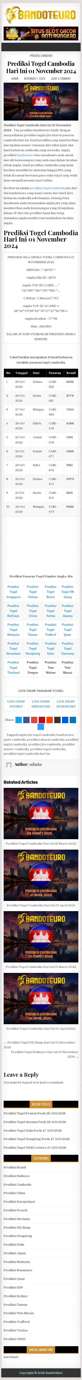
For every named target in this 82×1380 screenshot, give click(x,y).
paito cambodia (15, 739)
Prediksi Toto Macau (19, 1313)
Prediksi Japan (15, 1253)
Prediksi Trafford (16, 1321)
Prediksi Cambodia (41, 55)
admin (14, 78)
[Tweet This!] (18, 720)
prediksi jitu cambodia (44, 744)
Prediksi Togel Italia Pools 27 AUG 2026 (33, 1130)
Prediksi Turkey (16, 1330)
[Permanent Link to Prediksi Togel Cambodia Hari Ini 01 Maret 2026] (41, 936)
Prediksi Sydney (16, 1296)
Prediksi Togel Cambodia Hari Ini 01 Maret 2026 (41, 967)
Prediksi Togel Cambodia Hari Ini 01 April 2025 (41, 905)
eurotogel (11, 1357)
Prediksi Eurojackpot (19, 1201)
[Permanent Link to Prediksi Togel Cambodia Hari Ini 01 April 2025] (41, 875)
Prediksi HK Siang (17, 1227)
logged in (29, 1082)
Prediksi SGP (13, 1287)
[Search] (78, 47)
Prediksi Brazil (15, 1167)
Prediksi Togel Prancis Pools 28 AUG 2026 (35, 1113)
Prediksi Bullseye (17, 1176)
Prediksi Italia (14, 1244)
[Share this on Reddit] (49, 720)
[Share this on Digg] (65, 720)
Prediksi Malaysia (17, 1262)
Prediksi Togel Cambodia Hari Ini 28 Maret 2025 (41, 843)
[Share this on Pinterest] (42, 720)
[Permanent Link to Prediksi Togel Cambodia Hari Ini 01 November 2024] (41, 102)
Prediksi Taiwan (15, 1304)
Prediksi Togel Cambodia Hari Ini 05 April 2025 (41, 1028)
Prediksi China (14, 1193)
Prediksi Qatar (14, 1279)
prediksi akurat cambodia (45, 739)
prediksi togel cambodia (47, 188)
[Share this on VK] (57, 720)
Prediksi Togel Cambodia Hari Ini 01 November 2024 (41, 66)
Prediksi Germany (17, 1219)
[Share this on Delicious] (41, 727)
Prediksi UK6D (15, 1339)
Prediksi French (15, 1210)
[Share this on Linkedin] (73, 720)
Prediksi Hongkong (18, 1236)
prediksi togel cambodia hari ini (27, 753)
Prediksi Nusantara (18, 1270)
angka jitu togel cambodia (36, 735)
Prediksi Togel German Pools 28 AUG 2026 (35, 1122)
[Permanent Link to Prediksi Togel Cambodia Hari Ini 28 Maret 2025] (41, 813)
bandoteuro (25, 155)
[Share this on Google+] (34, 720)
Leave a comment (61, 78)
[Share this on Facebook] (26, 720)
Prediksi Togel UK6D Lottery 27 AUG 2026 (35, 1147)
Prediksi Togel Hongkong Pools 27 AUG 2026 (37, 1139)
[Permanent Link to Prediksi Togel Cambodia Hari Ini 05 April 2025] (41, 998)
